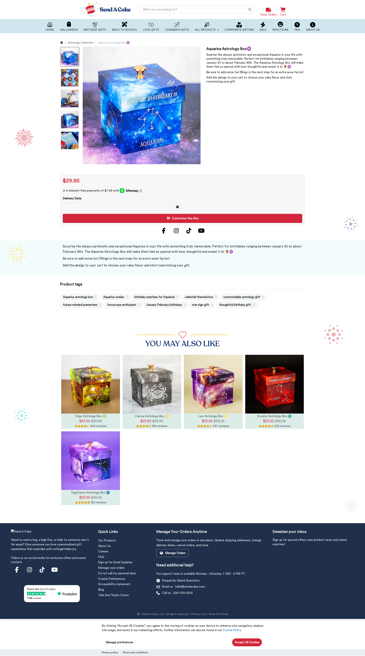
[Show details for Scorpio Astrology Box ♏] (274, 384)
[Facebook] (164, 231)
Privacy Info (198, 614)
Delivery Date (72, 198)
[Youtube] (201, 231)
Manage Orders (175, 553)
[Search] (250, 9)
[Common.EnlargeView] (142, 105)
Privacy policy (110, 652)
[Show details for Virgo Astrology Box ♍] (90, 384)
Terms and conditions (135, 652)
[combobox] (197, 9)
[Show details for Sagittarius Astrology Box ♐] (90, 460)
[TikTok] (189, 231)
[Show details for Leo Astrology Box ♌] (213, 384)
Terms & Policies (218, 614)
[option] (69, 57)
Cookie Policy (232, 630)
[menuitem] (79, 297)
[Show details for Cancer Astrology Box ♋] (152, 384)
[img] (90, 426)
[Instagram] (176, 231)
